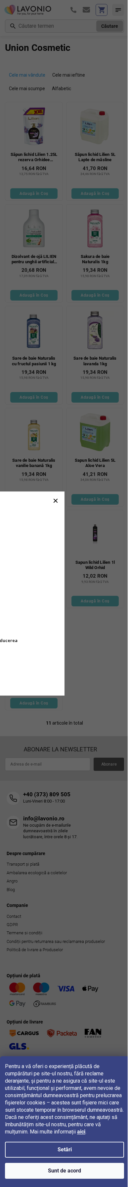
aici (81, 1132)
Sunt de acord (64, 1171)
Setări (65, 1149)
